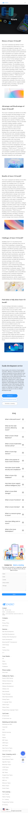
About (3, 620)
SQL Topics (5, 772)
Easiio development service (9, 399)
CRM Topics (5, 742)
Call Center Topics (6, 750)
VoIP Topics (5, 745)
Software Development (8, 686)
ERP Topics (5, 740)
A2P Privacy (5, 625)
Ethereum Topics (6, 783)
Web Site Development (8, 631)
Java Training (5, 794)
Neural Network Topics (7, 759)
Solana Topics (5, 707)
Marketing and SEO (7, 724)
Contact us (9, 395)
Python (4, 737)
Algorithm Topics (6, 761)
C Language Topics (7, 702)
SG (3, 658)
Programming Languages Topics (10, 710)
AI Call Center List (6, 718)
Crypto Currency (6, 756)
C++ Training (5, 799)
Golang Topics (5, 699)
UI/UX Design (5, 644)
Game (3, 647)
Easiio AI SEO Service (7, 678)
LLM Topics (5, 769)
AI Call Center (5, 715)
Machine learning (6, 732)
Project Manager (6, 694)
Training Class (5, 650)
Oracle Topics (5, 788)
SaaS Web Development (8, 634)
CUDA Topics (5, 767)
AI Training (5, 804)
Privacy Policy (5, 623)
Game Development (7, 639)
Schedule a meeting (10, 403)
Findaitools (5, 666)
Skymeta (4, 663)
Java (3, 729)
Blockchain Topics (6, 764)
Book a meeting (18, 565)
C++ (3, 652)
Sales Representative (7, 696)
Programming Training (7, 802)
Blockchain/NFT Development (9, 642)
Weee (3, 661)
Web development (6, 683)
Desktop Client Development (9, 636)
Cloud (3, 735)
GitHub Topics (5, 704)
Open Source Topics (7, 748)
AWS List (4, 780)
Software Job (5, 688)
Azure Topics (5, 777)
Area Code (5, 672)
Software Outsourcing (7, 681)
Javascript (4, 727)
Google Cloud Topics (7, 775)
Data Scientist (5, 691)
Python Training (6, 796)
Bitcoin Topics (5, 785)
